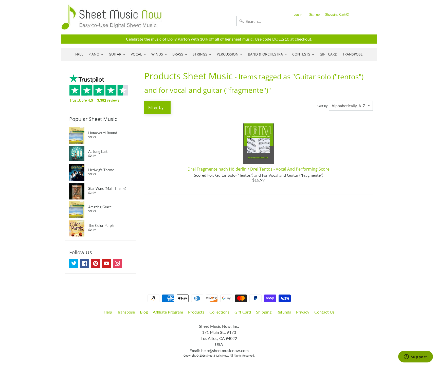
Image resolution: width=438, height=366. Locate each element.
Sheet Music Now (217, 355)
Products (196, 311)
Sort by (322, 106)
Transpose (126, 311)
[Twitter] (73, 263)
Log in (298, 14)
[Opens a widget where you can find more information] (415, 357)
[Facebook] (84, 263)
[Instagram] (117, 263)
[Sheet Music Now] (111, 17)
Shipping (263, 311)
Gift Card (242, 311)
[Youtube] (106, 263)
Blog (144, 311)
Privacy (302, 311)
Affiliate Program (168, 311)
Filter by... (157, 107)
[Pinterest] (95, 263)
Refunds (284, 311)
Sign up (314, 14)
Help (108, 311)
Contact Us (324, 311)
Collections (219, 311)
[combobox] (306, 21)
